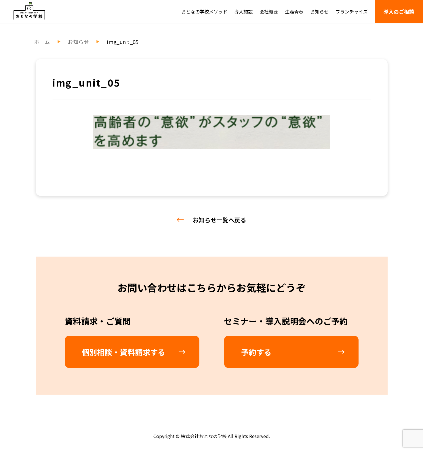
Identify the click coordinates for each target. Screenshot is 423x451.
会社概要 (269, 11)
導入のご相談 (398, 11)
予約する (256, 352)
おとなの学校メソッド (204, 11)
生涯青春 (294, 11)
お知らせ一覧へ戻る (219, 220)
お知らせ (319, 11)
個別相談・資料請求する (123, 352)
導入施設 (243, 11)
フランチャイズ (352, 11)
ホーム (42, 42)
